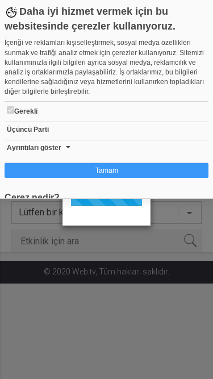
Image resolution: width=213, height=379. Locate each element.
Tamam (106, 170)
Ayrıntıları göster (34, 148)
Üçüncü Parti (28, 130)
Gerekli (25, 111)
